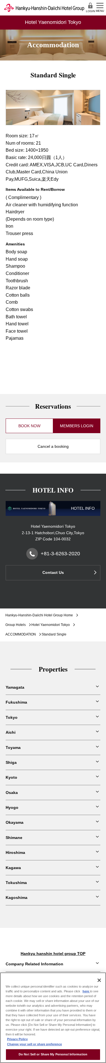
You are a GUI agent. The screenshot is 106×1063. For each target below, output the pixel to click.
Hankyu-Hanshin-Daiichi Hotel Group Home (39, 615)
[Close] (99, 980)
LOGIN (90, 11)
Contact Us (53, 572)
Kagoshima (16, 897)
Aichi (11, 732)
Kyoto (11, 777)
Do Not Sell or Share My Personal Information (53, 1054)
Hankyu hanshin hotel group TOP (53, 953)
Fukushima (16, 702)
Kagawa (13, 867)
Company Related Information (34, 964)
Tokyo (12, 717)
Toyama (13, 747)
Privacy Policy (17, 1039)
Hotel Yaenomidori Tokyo (50, 625)
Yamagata (15, 687)
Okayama (14, 822)
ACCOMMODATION (20, 634)
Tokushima (16, 882)
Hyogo (12, 807)
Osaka (12, 792)
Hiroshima (15, 852)
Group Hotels (15, 625)
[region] (53, 1017)
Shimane (14, 837)
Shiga (11, 762)
